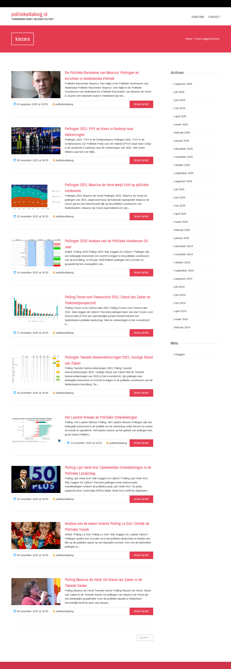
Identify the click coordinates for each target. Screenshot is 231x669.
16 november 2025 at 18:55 (32, 392)
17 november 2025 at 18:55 (32, 332)
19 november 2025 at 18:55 (32, 272)
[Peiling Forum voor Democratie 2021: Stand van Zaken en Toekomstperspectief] (35, 309)
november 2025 (184, 156)
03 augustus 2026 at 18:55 (32, 104)
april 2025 (180, 213)
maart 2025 (181, 221)
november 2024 (184, 254)
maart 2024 (181, 319)
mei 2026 (180, 108)
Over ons (198, 17)
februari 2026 (182, 132)
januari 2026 (182, 140)
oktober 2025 (182, 165)
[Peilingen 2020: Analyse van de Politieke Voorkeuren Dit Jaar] (35, 252)
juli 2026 (179, 92)
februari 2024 (182, 327)
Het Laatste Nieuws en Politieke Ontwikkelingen (101, 417)
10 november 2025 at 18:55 (32, 499)
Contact (214, 17)
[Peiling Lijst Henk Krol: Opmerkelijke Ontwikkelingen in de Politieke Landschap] (35, 479)
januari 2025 (182, 238)
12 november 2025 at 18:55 (85, 443)
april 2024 (180, 311)
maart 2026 (181, 124)
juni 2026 (180, 100)
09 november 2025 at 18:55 (32, 555)
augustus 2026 (183, 83)
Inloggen (180, 354)
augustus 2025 (183, 181)
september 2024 (184, 270)
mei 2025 (180, 205)
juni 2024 (180, 294)
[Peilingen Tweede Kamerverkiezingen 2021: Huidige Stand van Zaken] (35, 369)
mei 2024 (180, 303)
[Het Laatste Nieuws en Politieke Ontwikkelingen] (35, 429)
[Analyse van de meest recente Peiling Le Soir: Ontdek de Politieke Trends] (35, 535)
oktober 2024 (182, 262)
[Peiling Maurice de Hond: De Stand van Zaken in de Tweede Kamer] (35, 591)
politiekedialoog (64, 104)
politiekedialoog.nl (29, 14)
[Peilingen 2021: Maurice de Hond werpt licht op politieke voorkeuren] (35, 196)
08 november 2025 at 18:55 (32, 611)
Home (188, 38)
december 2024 (184, 246)
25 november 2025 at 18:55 (32, 216)
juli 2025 (179, 189)
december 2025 (184, 148)
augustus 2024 (183, 278)
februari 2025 (182, 230)
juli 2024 (179, 286)
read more (141, 104)
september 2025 (184, 173)
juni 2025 (180, 197)
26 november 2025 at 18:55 (32, 160)
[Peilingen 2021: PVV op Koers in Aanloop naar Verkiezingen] (35, 140)
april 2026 (180, 116)
